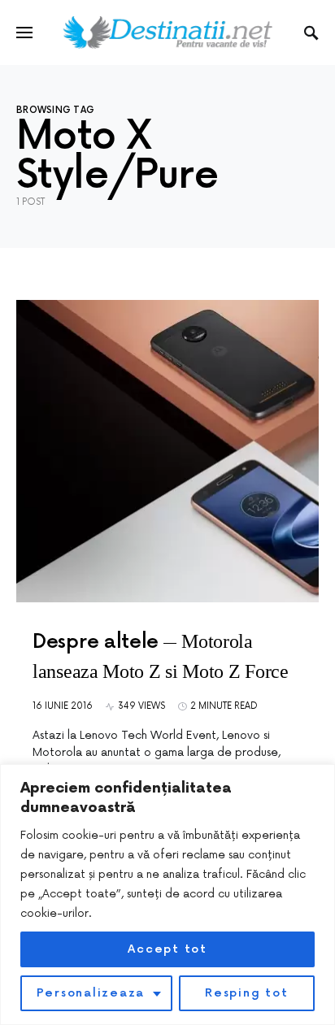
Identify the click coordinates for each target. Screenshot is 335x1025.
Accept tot (167, 949)
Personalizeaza (91, 993)
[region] (167, 894)
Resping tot (246, 993)
